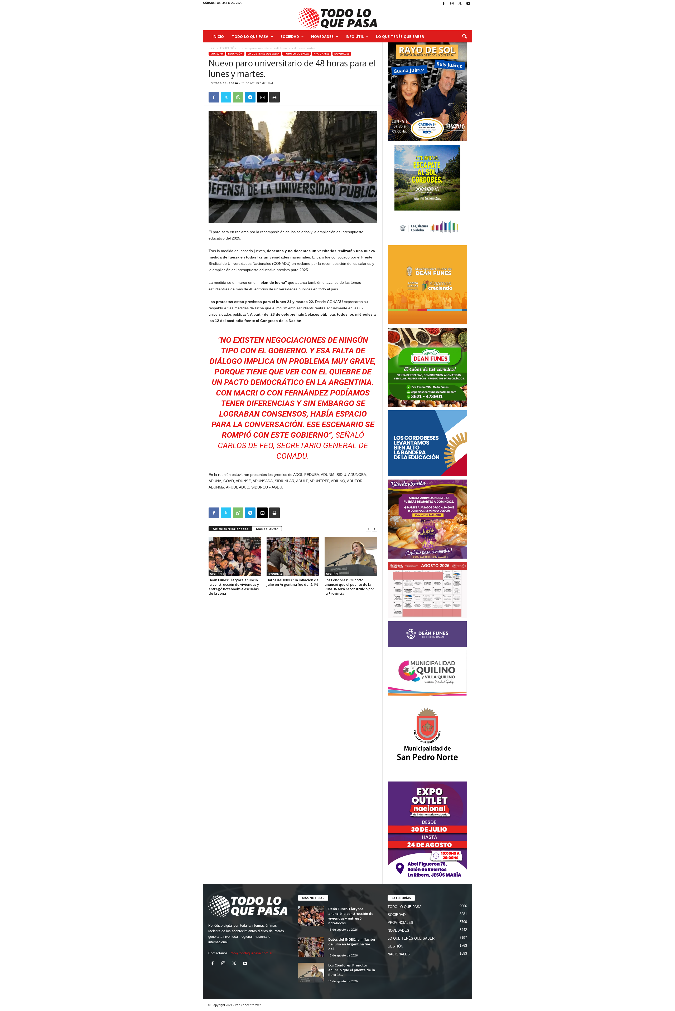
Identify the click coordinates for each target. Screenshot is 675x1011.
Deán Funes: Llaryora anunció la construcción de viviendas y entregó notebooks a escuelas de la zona (234, 587)
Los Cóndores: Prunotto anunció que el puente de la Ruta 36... (351, 970)
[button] (464, 36)
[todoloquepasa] (337, 19)
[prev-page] (368, 529)
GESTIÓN (216, 574)
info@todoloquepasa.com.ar (251, 953)
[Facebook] (444, 4)
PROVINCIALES (400, 923)
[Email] (262, 97)
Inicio (218, 36)
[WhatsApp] (238, 97)
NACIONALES (321, 53)
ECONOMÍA (275, 574)
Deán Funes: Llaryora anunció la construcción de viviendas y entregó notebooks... (350, 915)
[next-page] (374, 529)
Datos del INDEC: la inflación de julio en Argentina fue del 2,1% (293, 582)
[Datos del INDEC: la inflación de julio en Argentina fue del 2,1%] (293, 556)
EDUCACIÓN (228, 48)
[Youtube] (468, 4)
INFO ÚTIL (355, 36)
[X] (460, 4)
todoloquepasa (226, 83)
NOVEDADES (322, 36)
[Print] (274, 97)
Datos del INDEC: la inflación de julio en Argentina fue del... (351, 944)
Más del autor (267, 529)
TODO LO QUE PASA (250, 36)
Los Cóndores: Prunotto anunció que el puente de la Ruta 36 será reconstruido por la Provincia (349, 587)
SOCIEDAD (290, 36)
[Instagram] (452, 4)
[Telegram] (250, 97)
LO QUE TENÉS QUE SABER (400, 36)
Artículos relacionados (230, 529)
